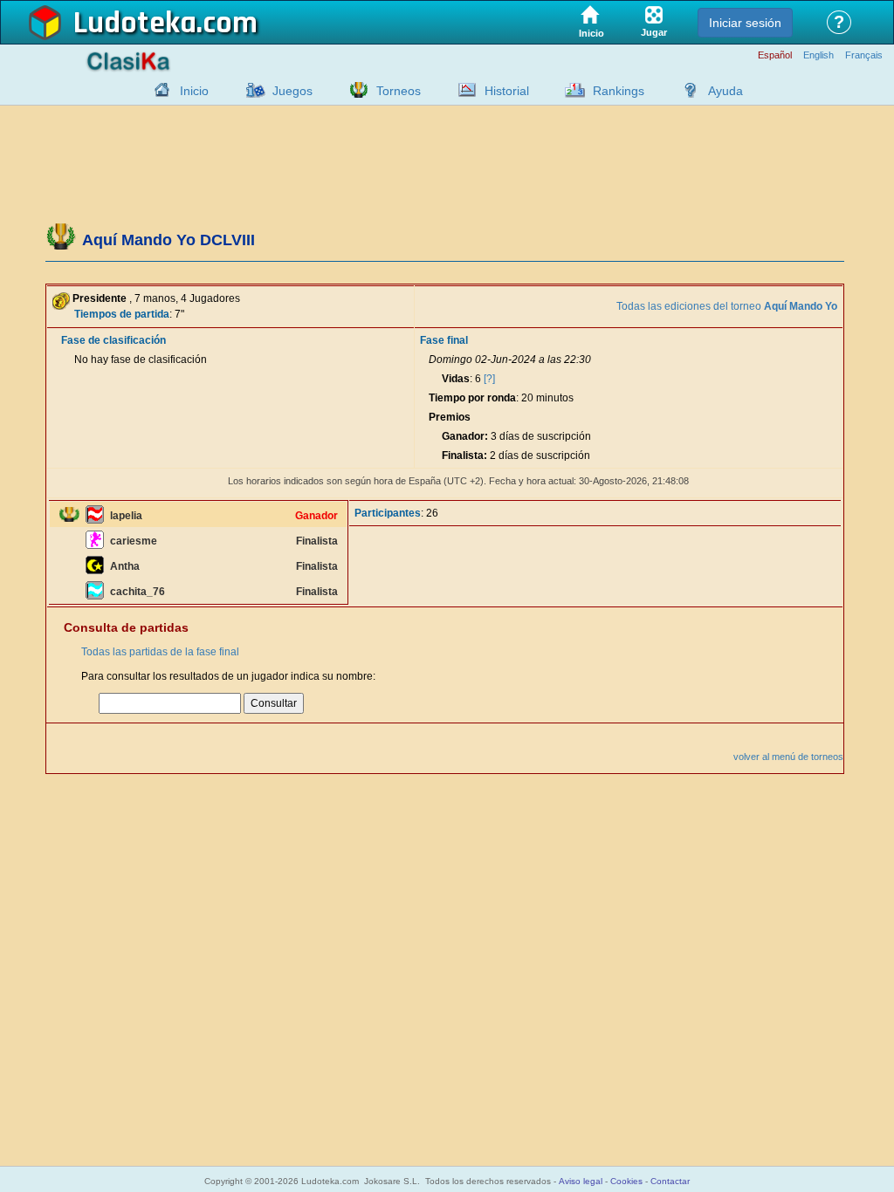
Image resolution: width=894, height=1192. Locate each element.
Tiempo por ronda (472, 398)
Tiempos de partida (121, 314)
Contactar (670, 1181)
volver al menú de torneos (788, 756)
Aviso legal (580, 1181)
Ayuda (725, 91)
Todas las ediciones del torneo (726, 306)
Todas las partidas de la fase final (160, 652)
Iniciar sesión (745, 23)
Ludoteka (134, 23)
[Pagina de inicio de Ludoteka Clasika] (158, 89)
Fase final (444, 340)
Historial (507, 91)
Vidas (456, 379)
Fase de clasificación (113, 340)
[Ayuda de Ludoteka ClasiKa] (686, 89)
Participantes (387, 513)
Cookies (626, 1181)
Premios (450, 417)
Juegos (292, 91)
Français (864, 55)
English (818, 55)
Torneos (398, 91)
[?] (489, 379)
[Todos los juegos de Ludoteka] (250, 89)
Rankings (618, 91)
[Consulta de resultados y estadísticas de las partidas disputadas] (463, 89)
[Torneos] (354, 89)
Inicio (194, 91)
